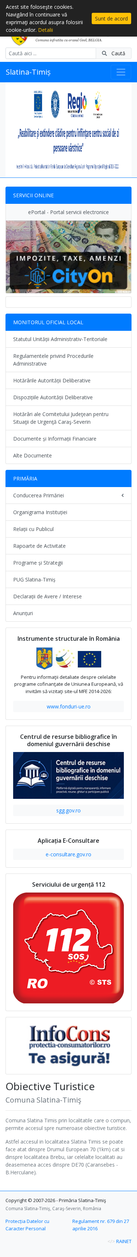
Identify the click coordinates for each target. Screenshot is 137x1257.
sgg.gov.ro (68, 810)
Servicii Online (33, 195)
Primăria (25, 478)
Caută (117, 53)
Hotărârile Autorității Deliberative (52, 380)
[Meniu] (121, 72)
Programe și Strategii (38, 562)
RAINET (124, 1241)
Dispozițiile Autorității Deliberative (53, 397)
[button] (14, 129)
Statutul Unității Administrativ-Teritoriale (60, 339)
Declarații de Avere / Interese (47, 596)
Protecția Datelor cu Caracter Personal (27, 1225)
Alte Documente (32, 455)
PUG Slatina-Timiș (34, 579)
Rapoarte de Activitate (39, 545)
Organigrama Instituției (40, 512)
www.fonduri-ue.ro (69, 706)
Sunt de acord (111, 18)
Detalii (45, 29)
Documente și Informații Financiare (54, 438)
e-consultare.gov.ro (68, 854)
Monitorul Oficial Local (48, 322)
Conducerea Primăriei (38, 495)
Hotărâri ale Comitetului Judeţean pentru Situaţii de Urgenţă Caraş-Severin (61, 418)
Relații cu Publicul (33, 528)
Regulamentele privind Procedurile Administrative (53, 359)
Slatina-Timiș (28, 72)
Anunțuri (23, 613)
